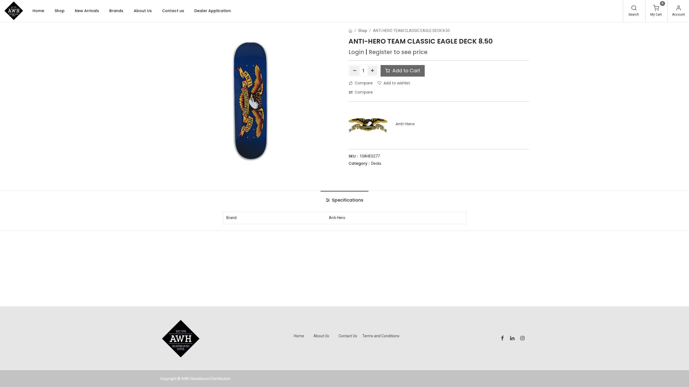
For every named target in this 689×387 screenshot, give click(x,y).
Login (356, 52)
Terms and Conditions (380, 336)
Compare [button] (364, 83)
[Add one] (373, 71)
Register (380, 52)
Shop (362, 30)
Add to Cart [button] (405, 70)
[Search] (634, 8)
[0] (656, 8)
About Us (321, 336)
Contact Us (348, 336)
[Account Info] (678, 8)
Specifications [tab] (347, 200)
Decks (376, 163)
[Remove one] (355, 71)
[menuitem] (38, 11)
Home (299, 336)
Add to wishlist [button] (397, 83)
